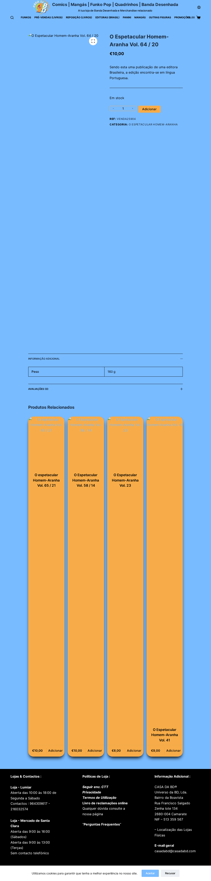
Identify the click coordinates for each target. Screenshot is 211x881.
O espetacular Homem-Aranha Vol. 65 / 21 (46, 480)
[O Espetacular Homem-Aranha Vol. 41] (165, 571)
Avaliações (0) (38, 388)
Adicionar (149, 109)
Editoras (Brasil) (107, 17)
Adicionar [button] (55, 750)
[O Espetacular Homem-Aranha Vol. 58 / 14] (86, 443)
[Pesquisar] (12, 17)
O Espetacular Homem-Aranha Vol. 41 (164, 735)
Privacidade (91, 792)
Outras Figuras (160, 17)
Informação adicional (44, 358)
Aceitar (150, 873)
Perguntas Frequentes (102, 824)
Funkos (26, 17)
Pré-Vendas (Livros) (48, 17)
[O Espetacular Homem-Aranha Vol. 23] (125, 443)
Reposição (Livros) (79, 17)
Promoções (182, 17)
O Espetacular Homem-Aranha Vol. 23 (125, 480)
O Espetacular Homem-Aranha (153, 124)
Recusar (170, 873)
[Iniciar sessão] (198, 7)
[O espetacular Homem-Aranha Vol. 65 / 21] (46, 443)
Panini (127, 17)
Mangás (140, 17)
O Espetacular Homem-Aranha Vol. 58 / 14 (85, 480)
